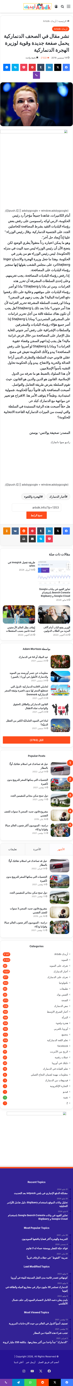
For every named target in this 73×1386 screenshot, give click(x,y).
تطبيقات (64, 988)
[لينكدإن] (49, 67)
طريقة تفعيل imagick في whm (21, 563)
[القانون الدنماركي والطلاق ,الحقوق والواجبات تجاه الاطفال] (60, 709)
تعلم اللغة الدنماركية (57, 1040)
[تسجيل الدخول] (56, 8)
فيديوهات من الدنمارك (56, 1080)
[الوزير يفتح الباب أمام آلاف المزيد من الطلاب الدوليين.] (54, 614)
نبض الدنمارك (61, 1006)
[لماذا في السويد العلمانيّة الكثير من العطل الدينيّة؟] (60, 725)
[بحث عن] (62, 8)
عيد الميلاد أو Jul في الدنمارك (33, 657)
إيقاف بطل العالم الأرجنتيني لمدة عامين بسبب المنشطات (20, 628)
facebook (62, 1045)
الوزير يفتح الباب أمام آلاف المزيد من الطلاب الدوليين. (56, 628)
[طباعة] (23, 538)
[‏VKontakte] (15, 531)
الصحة (64, 1000)
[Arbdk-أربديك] (37, 6)
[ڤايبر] (36, 75)
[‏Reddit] (23, 531)
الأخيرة (37, 849)
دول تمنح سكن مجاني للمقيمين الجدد (29, 795)
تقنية (65, 1097)
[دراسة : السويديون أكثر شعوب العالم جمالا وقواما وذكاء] (60, 830)
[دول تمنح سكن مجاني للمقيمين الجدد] (60, 800)
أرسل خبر (30, 1362)
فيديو (65, 1091)
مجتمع (65, 1034)
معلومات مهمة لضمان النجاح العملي (49, 1074)
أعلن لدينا (18, 1362)
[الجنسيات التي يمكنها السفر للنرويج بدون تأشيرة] (60, 784)
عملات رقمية (61, 1057)
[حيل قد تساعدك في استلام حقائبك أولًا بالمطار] (60, 768)
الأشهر (61, 849)
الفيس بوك (62, 994)
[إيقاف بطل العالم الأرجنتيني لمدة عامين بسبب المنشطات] (19, 614)
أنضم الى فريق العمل (48, 1362)
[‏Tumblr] (40, 67)
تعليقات (12, 849)
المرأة (65, 1017)
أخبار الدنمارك (57, 496)
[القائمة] (68, 8)
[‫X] (57, 67)
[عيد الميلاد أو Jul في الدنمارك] (60, 661)
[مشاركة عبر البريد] (32, 538)
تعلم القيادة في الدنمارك (55, 1068)
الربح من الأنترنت (59, 1051)
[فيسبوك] (66, 67)
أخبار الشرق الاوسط (57, 1011)
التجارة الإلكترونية (59, 1086)
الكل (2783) (36, 739)
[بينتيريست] (32, 67)
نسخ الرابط (36, 515)
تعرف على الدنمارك (57, 977)
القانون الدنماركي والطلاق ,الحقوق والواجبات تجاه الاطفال (30, 706)
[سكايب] (15, 67)
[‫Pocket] (23, 67)
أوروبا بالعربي (61, 1028)
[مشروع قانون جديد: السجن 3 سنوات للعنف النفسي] (60, 815)
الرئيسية (62, 21)
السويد (64, 959)
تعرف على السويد (58, 965)
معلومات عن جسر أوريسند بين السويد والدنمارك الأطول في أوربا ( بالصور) (29, 674)
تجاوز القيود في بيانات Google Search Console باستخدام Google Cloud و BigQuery (54, 592)
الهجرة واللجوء (32, 496)
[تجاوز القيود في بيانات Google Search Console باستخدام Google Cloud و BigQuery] (54, 572)
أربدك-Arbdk (49, 21)
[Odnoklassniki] (6, 531)
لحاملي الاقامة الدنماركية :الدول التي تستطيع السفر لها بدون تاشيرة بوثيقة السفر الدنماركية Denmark (26, 690)
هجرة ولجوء (62, 1023)
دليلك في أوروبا (60, 1063)
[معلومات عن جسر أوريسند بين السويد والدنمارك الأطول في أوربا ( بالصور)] (60, 676)
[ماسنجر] (6, 67)
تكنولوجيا (63, 982)
